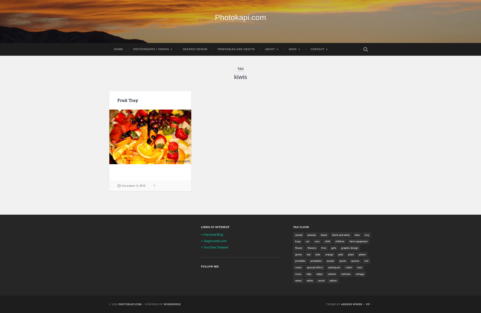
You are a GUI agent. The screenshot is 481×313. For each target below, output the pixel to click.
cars (317, 241)
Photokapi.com (240, 17)
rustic (298, 267)
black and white (341, 234)
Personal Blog (213, 234)
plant (351, 254)
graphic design (349, 247)
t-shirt (348, 267)
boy (367, 234)
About (270, 49)
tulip (308, 273)
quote (342, 260)
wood (321, 280)
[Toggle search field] (365, 49)
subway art (334, 267)
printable (300, 260)
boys (298, 241)
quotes (355, 260)
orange (329, 254)
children (339, 241)
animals (311, 234)
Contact (317, 49)
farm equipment (358, 241)
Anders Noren (351, 304)
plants (362, 254)
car (307, 241)
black (324, 234)
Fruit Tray (127, 100)
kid (308, 254)
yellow (333, 280)
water (298, 280)
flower (299, 247)
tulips (319, 273)
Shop (293, 49)
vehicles (346, 273)
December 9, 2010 (133, 185)
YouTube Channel (216, 247)
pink (340, 254)
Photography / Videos (151, 49)
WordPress (172, 304)
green (298, 254)
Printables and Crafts (236, 49)
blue (357, 234)
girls (333, 247)
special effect (315, 267)
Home (118, 49)
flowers (312, 247)
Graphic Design (195, 49)
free (323, 247)
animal (298, 234)
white (310, 280)
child (327, 241)
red (366, 260)
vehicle (332, 273)
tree (359, 267)
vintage (360, 273)
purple (330, 260)
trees (298, 273)
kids (317, 254)
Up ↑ (369, 304)
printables (316, 260)
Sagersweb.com (215, 241)
